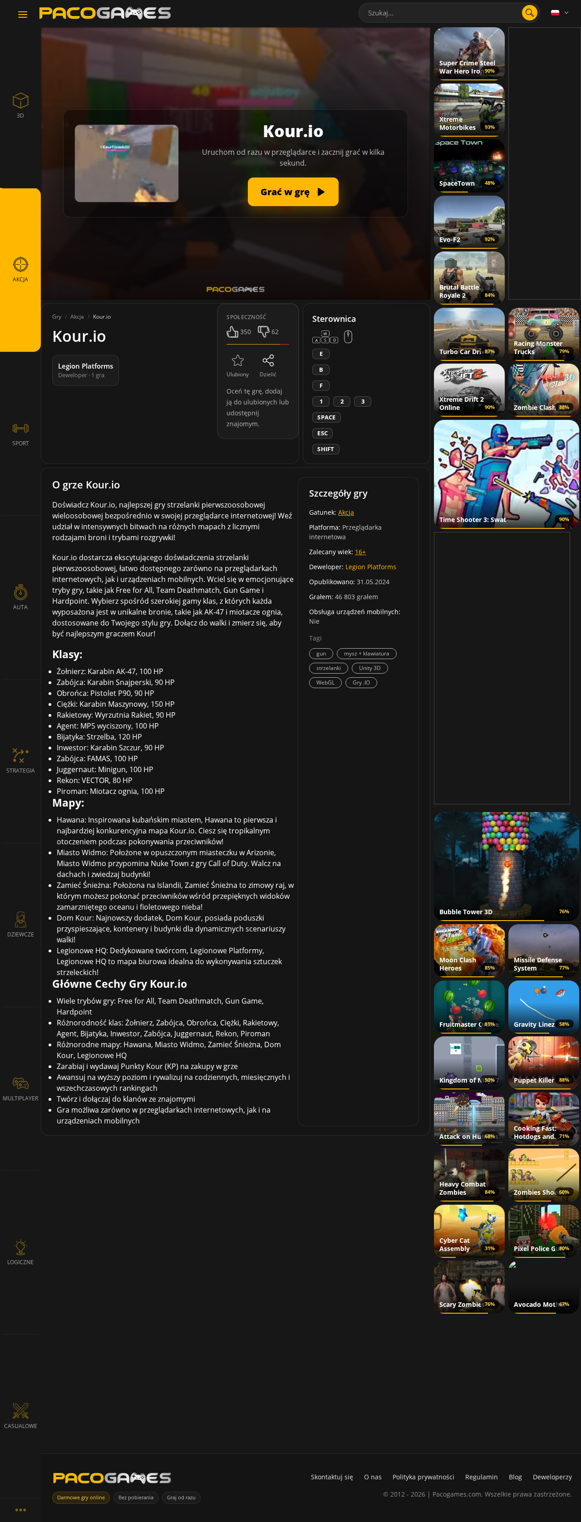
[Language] (561, 13)
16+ (360, 551)
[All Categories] (20, 1510)
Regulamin (481, 1477)
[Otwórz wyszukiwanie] (529, 12)
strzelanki (328, 668)
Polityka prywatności (423, 1477)
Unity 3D (370, 668)
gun (321, 653)
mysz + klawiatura (366, 653)
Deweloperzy (552, 1477)
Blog (515, 1477)
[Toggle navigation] (23, 15)
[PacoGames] (112, 1480)
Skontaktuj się (332, 1477)
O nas (373, 1477)
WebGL (325, 682)
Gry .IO (361, 682)
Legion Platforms (370, 566)
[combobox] (449, 13)
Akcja (346, 512)
